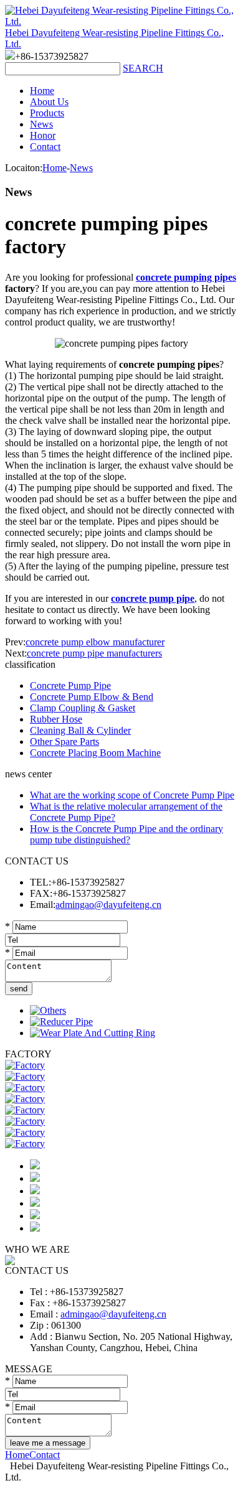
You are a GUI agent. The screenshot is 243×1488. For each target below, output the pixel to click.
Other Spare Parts (64, 741)
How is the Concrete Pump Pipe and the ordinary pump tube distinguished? (126, 834)
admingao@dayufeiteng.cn (108, 904)
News (41, 124)
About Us (49, 101)
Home (42, 90)
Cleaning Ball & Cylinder (80, 730)
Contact (45, 146)
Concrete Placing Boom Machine (95, 752)
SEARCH (143, 68)
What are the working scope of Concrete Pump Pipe (132, 795)
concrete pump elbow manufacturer (95, 642)
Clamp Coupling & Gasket (82, 708)
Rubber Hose (56, 719)
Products (47, 113)
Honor (42, 135)
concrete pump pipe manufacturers (94, 653)
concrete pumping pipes (186, 277)
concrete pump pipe (152, 598)
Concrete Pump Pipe (70, 685)
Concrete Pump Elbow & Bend (91, 696)
